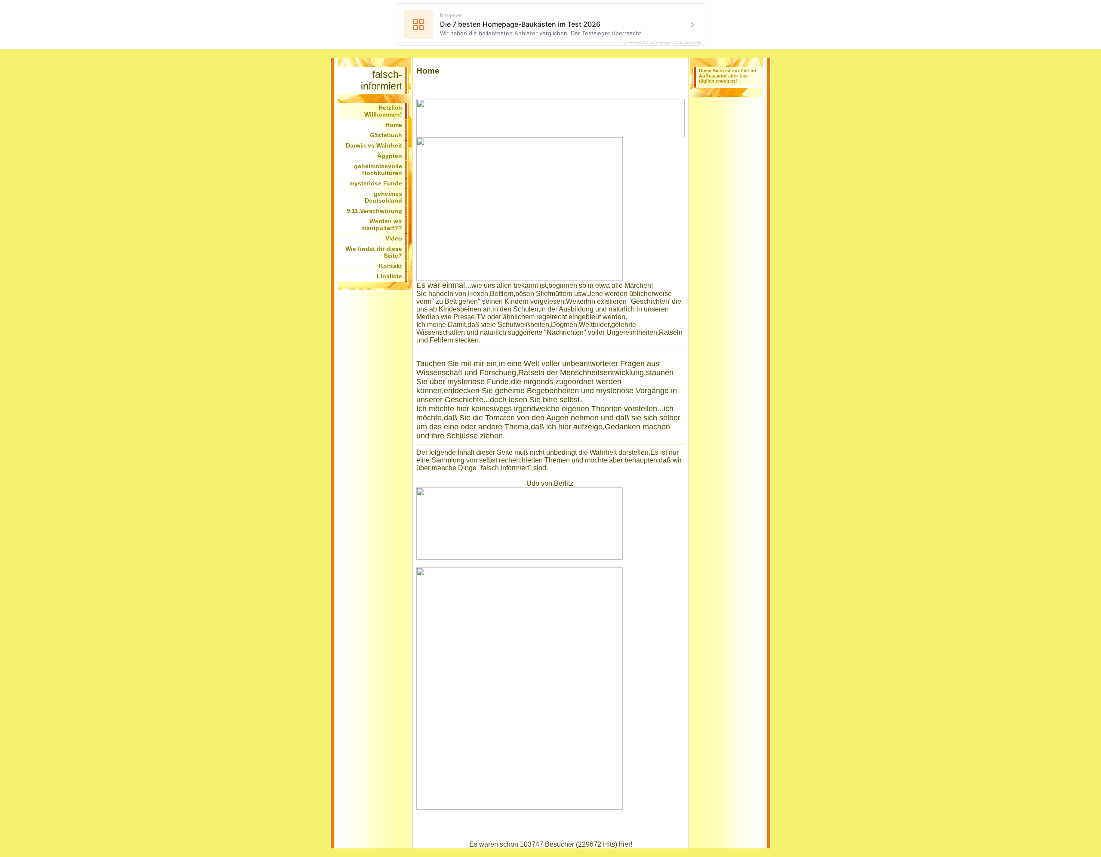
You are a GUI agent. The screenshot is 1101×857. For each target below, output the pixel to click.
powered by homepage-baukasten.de (662, 42)
